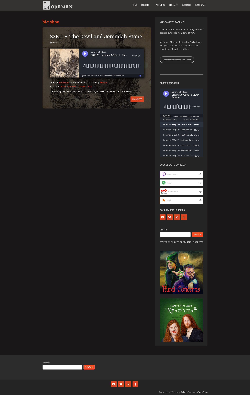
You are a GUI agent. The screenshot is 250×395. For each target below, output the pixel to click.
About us (160, 5)
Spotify (82, 86)
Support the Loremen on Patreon (176, 59)
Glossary (173, 5)
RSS (90, 86)
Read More (137, 99)
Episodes (145, 5)
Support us (200, 5)
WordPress (202, 392)
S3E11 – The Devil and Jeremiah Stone (96, 36)
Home (134, 5)
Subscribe (186, 5)
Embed (103, 82)
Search (163, 229)
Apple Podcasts (68, 86)
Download (64, 82)
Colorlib (184, 392)
